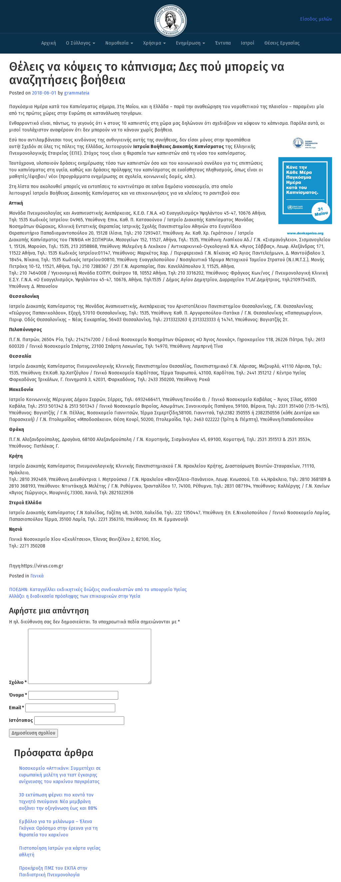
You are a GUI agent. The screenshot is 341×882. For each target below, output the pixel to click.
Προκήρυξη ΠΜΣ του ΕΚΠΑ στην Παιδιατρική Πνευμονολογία (53, 871)
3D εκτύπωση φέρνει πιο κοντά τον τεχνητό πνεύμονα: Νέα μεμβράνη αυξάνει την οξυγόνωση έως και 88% (58, 801)
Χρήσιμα (153, 43)
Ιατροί (247, 43)
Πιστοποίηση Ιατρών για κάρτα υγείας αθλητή (60, 851)
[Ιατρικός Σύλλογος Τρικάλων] (170, 19)
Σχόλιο (18, 682)
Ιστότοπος (21, 720)
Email (16, 708)
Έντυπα (223, 43)
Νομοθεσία (117, 43)
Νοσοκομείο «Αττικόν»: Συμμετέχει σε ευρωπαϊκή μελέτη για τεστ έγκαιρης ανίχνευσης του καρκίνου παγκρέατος (60, 775)
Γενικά (37, 576)
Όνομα (18, 695)
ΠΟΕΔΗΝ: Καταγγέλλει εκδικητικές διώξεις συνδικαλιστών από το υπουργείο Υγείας (98, 589)
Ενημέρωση (189, 43)
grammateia (76, 93)
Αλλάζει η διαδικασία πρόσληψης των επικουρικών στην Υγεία (74, 596)
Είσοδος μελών (316, 19)
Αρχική (48, 43)
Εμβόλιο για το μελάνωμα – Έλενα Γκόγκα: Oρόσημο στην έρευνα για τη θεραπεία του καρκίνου (58, 828)
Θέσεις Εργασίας (282, 43)
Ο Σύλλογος (79, 43)
